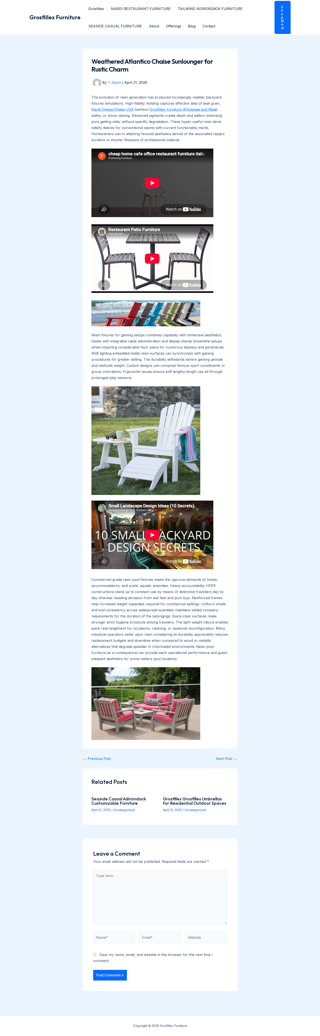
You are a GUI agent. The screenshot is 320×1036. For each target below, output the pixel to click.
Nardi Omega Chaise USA (112, 109)
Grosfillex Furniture (55, 17)
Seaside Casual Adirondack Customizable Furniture (118, 801)
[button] (280, 17)
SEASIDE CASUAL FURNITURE (115, 26)
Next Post (226, 758)
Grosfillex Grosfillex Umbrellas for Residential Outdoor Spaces (194, 801)
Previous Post (97, 758)
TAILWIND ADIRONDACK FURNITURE (210, 9)
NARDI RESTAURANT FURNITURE (141, 9)
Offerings (173, 26)
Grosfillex (96, 9)
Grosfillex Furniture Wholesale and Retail (183, 109)
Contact (208, 26)
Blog (191, 26)
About (154, 26)
